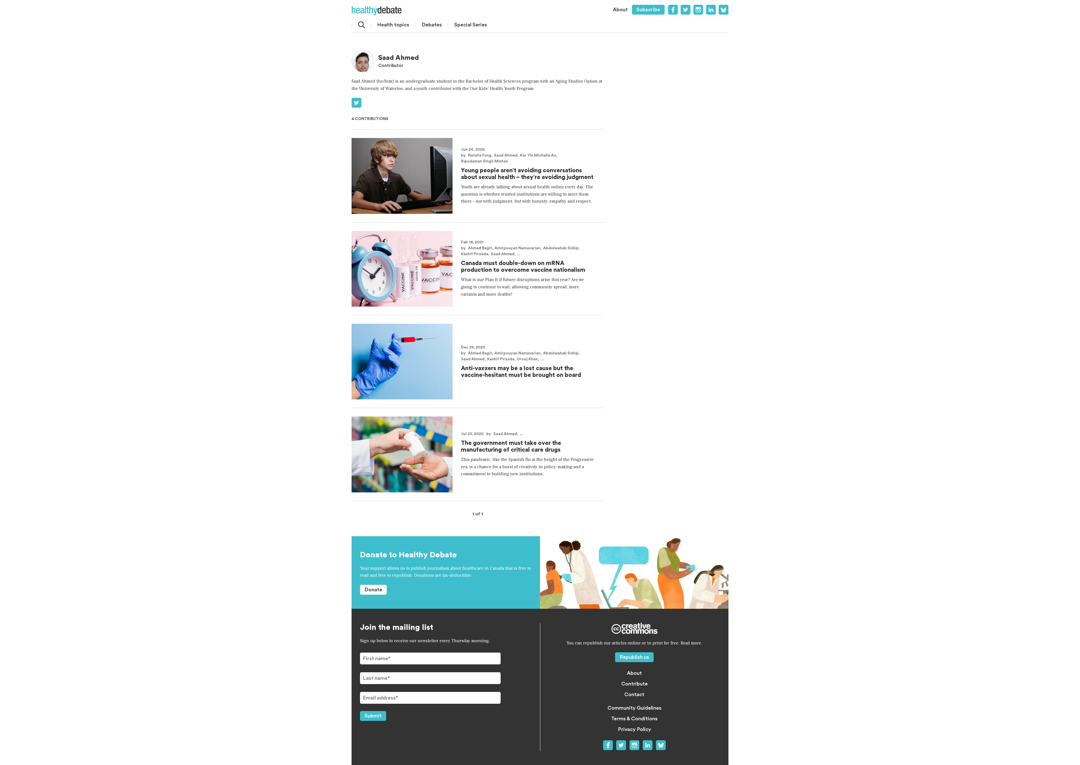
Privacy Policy (634, 729)
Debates (432, 24)
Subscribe (648, 9)
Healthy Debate (377, 10)
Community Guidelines (635, 707)
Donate (373, 589)
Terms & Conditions (634, 718)
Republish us (634, 657)
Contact (634, 694)
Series (470, 24)
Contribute (634, 683)
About (620, 9)
